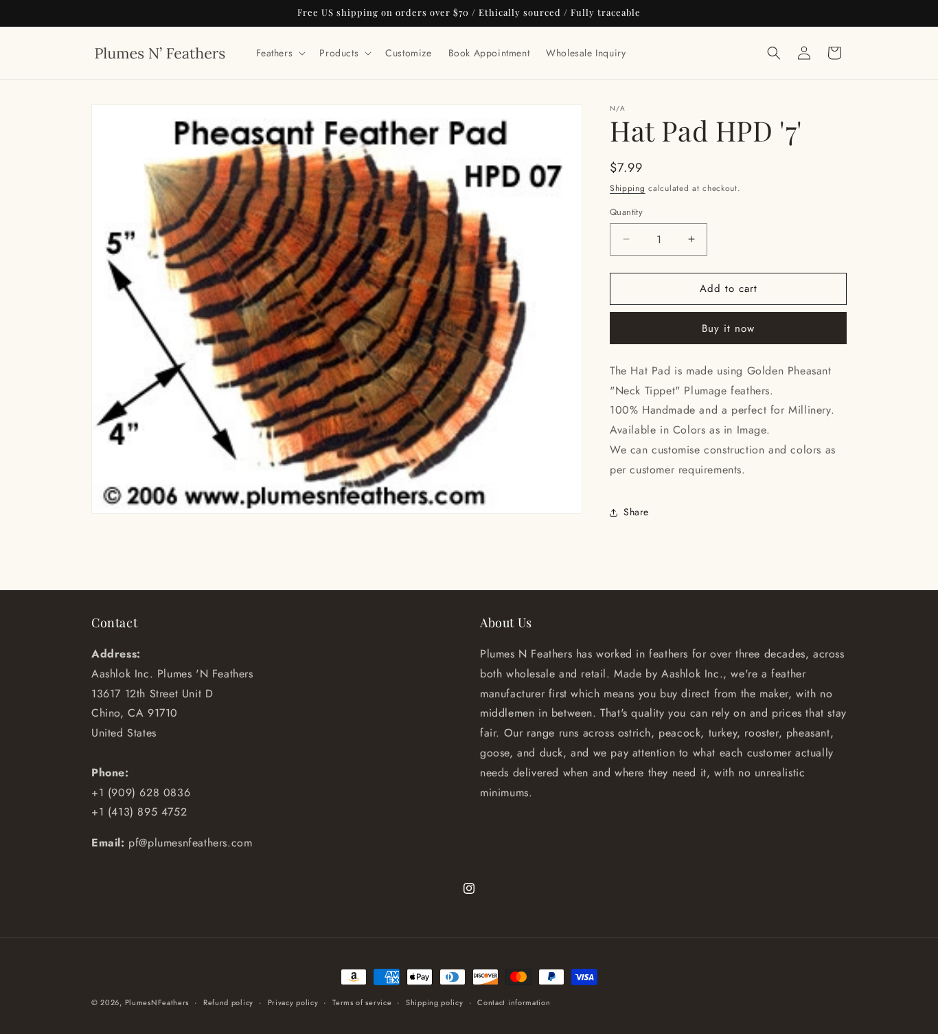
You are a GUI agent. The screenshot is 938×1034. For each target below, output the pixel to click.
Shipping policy (435, 1002)
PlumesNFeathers (157, 1002)
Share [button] (636, 512)
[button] (280, 52)
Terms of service (361, 1002)
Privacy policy (293, 1002)
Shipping (627, 188)
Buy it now (728, 328)
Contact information (513, 1002)
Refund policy (228, 1002)
